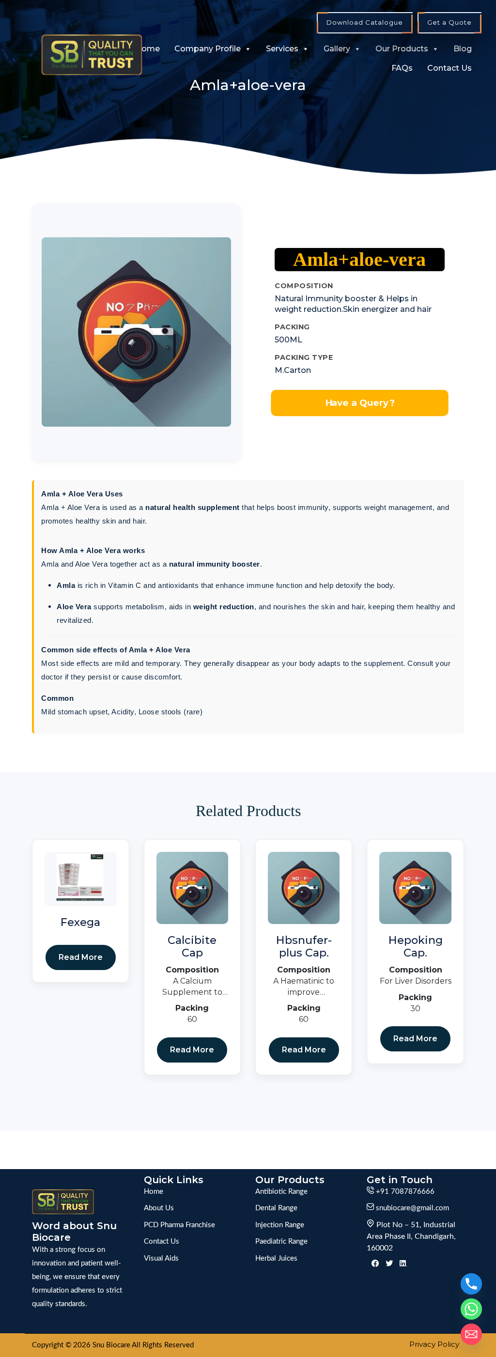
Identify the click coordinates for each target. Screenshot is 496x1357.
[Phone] (471, 1284)
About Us (159, 1208)
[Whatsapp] (471, 1309)
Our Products (401, 48)
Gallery (337, 48)
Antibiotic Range (281, 1191)
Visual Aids (161, 1258)
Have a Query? (359, 403)
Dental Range (276, 1208)
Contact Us (449, 68)
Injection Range (279, 1225)
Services (282, 48)
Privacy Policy (434, 1344)
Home (147, 48)
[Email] (471, 1334)
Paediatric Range (281, 1241)
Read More (81, 957)
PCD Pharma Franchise (179, 1225)
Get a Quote (449, 22)
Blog (462, 48)
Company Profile (207, 48)
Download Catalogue (364, 22)
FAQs (402, 68)
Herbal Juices (276, 1258)
